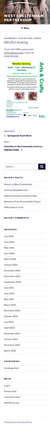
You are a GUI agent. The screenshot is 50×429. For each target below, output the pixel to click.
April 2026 (9, 253)
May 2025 (9, 299)
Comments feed (12, 397)
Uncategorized (11, 368)
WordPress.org (11, 403)
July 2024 (9, 322)
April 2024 (9, 328)
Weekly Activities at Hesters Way (20, 196)
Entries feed (10, 391)
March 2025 (10, 305)
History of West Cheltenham (18, 184)
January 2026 (10, 265)
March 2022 (10, 351)
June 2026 (9, 242)
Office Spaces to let (13, 207)
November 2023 (12, 333)
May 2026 (9, 248)
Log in (7, 385)
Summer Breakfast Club (16, 190)
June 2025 (9, 293)
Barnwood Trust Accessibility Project (22, 201)
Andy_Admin (34, 38)
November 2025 (12, 276)
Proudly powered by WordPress (18, 422)
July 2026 (9, 236)
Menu (26, 28)
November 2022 (12, 345)
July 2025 (9, 288)
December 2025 (12, 270)
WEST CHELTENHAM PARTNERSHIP (24, 18)
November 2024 (12, 310)
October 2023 (11, 339)
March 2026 (10, 259)
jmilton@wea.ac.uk (13, 53)
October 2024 (11, 316)
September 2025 (12, 282)
